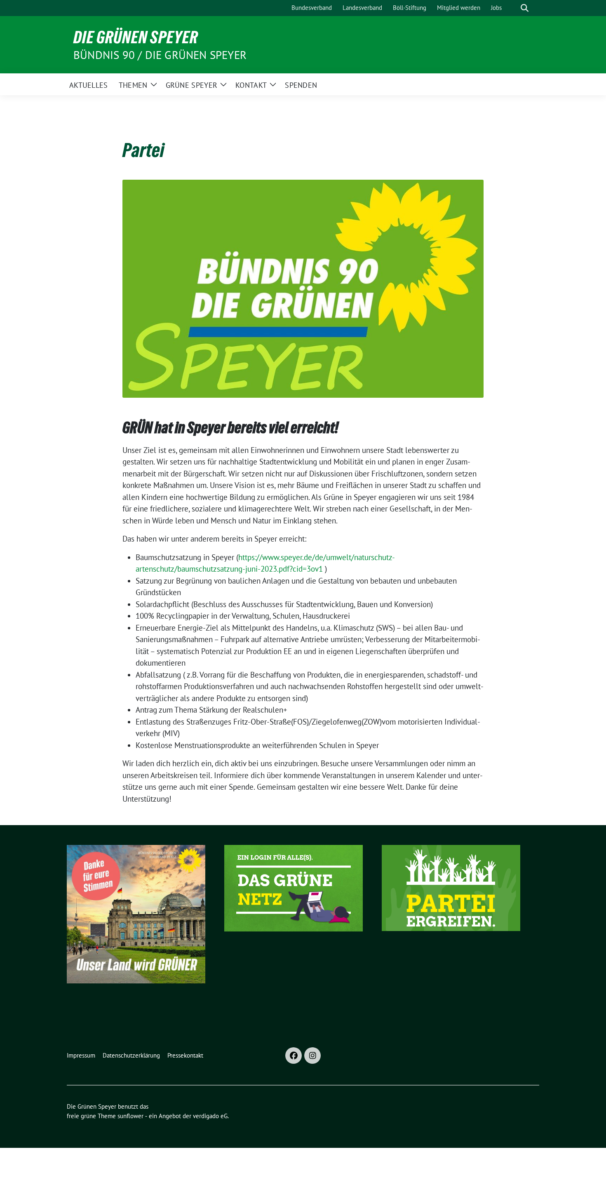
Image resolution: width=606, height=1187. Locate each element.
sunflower (130, 1116)
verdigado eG (210, 1116)
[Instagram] (312, 1055)
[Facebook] (293, 1055)
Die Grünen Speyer (135, 37)
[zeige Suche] (525, 8)
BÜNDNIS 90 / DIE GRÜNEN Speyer (160, 55)
